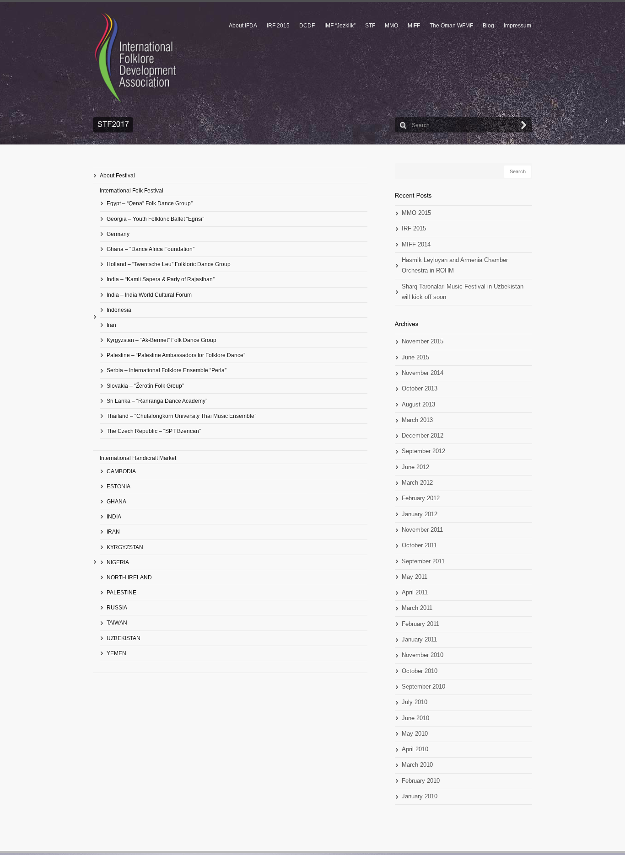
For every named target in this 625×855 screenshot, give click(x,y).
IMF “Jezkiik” (340, 25)
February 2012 (421, 498)
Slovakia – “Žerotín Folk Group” (145, 386)
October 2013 (419, 388)
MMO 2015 (416, 213)
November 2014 (422, 373)
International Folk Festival (131, 190)
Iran (111, 325)
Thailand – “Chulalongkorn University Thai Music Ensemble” (181, 416)
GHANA (116, 501)
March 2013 (417, 420)
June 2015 (415, 357)
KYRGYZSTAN (125, 547)
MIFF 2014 (416, 244)
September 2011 (423, 561)
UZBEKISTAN (123, 638)
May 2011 (414, 577)
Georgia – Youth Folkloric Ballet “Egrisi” (155, 219)
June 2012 (415, 467)
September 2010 (423, 687)
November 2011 (422, 530)
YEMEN (116, 653)
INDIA (114, 516)
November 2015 (422, 341)
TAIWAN (117, 623)
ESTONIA (118, 486)
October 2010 (419, 671)
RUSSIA (117, 607)
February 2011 (420, 624)
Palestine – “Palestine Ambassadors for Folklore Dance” (176, 355)
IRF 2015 (278, 25)
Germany (118, 234)
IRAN (113, 532)
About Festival (117, 175)
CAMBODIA (121, 471)
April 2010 (415, 749)
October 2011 (419, 545)
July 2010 (414, 702)
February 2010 (421, 781)
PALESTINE (121, 592)
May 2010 (415, 734)
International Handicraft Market (138, 458)
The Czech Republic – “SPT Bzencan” (154, 431)
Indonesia (119, 310)
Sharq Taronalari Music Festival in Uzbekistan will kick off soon (462, 291)
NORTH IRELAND (129, 577)
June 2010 (415, 718)
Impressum (517, 25)
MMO (391, 25)
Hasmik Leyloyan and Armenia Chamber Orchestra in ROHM (455, 265)
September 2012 (423, 451)
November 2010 (422, 655)
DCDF (307, 25)
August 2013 (418, 404)
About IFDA (243, 25)
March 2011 (417, 608)
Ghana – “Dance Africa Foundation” (150, 249)
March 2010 (417, 765)
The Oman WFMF (451, 25)
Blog (488, 25)
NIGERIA (118, 562)
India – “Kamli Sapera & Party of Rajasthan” (161, 279)
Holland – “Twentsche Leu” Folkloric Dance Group (169, 264)
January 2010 (419, 796)
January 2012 (419, 514)
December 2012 (422, 436)
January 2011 (419, 639)
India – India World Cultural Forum (149, 295)
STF (370, 25)
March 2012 (417, 483)
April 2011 (415, 592)
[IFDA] (135, 57)
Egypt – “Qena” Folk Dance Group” (150, 203)
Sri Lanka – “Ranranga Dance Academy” (157, 401)
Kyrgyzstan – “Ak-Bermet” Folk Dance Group (161, 340)
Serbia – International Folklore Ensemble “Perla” (166, 370)
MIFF (414, 25)
